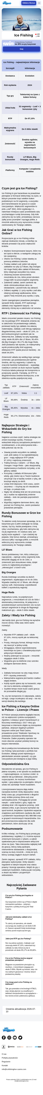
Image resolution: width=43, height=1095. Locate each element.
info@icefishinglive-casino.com (14, 1069)
